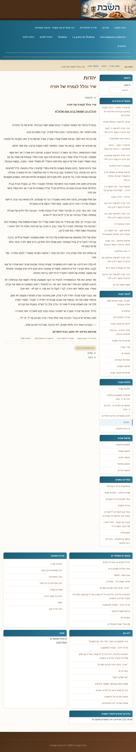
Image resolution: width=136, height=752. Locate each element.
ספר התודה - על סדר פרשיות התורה (119, 332)
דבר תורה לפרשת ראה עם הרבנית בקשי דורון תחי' (117, 205)
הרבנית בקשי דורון (53, 596)
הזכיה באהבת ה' (122, 224)
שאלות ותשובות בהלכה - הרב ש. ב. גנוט (118, 397)
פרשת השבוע (123, 366)
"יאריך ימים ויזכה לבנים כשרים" (112, 664)
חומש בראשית (123, 444)
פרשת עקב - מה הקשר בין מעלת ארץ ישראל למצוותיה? (116, 232)
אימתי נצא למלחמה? (119, 138)
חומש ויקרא (124, 457)
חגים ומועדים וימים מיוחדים (116, 416)
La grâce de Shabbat (83, 37)
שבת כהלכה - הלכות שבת (117, 492)
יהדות (126, 422)
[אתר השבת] (68, 9)
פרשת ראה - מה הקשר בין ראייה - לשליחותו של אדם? (116, 188)
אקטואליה (125, 532)
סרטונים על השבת (121, 340)
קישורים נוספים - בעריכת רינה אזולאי (117, 541)
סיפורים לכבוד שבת (120, 324)
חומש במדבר (123, 464)
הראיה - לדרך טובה (120, 197)
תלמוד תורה (62, 338)
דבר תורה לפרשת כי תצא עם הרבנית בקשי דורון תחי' (116, 130)
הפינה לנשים (46, 37)
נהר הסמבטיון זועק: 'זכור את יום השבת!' (108, 641)
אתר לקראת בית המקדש (118, 499)
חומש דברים (124, 470)
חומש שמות (124, 451)
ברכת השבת (124, 505)
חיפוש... (127, 85)
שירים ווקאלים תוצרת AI (118, 268)
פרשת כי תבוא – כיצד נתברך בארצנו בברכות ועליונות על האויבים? (116, 111)
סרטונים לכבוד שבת (120, 373)
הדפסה (89, 97)
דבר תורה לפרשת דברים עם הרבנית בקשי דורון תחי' (116, 276)
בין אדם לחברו (123, 428)
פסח (60, 602)
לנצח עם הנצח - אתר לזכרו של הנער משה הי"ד (117, 524)
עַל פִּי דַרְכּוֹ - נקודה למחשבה (114, 648)
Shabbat (62, 37)
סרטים (105, 27)
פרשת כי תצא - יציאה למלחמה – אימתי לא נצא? (117, 147)
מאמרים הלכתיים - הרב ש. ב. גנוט (116, 407)
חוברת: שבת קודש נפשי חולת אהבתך (118, 302)
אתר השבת (120, 27)
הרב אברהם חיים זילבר (50, 583)
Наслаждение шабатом (113, 37)
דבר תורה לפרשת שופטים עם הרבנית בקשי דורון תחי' (116, 157)
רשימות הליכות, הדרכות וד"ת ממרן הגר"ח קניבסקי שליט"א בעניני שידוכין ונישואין (103, 656)
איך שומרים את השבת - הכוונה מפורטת (54, 27)
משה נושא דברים (121, 284)
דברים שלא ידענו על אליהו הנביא (112, 690)
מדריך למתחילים (88, 27)
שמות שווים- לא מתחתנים (115, 703)
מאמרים (126, 353)
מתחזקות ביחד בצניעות (118, 486)
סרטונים (122, 46)
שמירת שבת (56, 589)
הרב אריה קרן (55, 609)
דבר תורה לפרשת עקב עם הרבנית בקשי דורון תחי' (117, 215)
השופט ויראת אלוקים (119, 166)
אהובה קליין (56, 564)
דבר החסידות (55, 577)
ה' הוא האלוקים (122, 251)
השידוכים (123, 671)
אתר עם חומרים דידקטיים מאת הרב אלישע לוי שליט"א (116, 514)
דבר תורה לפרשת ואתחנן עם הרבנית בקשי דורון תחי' (116, 259)
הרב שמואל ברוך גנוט (85, 348)
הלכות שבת (124, 388)
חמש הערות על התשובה (116, 696)
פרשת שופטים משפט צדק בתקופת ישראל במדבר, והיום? (117, 176)
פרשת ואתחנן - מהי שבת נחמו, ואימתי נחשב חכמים (117, 243)
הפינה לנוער (28, 37)
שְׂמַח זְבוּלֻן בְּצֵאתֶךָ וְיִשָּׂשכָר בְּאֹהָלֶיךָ (111, 684)
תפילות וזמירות (122, 360)
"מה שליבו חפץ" (120, 677)
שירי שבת (125, 347)
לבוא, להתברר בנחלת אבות (116, 122)
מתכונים (126, 311)
